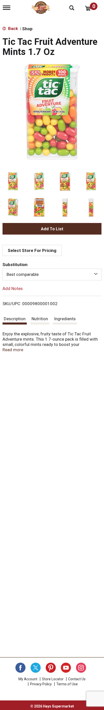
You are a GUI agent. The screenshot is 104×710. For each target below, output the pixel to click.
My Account (27, 679)
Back (12, 28)
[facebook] (20, 668)
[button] (13, 181)
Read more (13, 349)
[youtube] (66, 668)
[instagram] (81, 668)
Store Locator (53, 679)
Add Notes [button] (13, 288)
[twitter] (36, 668)
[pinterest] (51, 668)
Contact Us (77, 679)
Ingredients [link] (65, 318)
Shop (27, 28)
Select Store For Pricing (32, 250)
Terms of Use (67, 684)
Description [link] (14, 318)
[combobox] (52, 274)
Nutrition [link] (40, 318)
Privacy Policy (41, 684)
